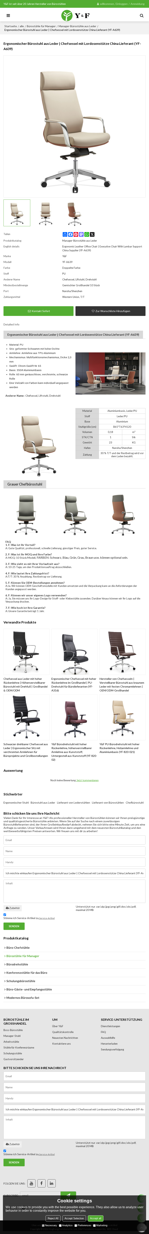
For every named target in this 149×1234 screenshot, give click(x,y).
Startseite (10, 26)
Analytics (67, 1225)
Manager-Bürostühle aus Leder (77, 26)
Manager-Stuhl (12, 1035)
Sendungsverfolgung (112, 1049)
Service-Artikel (47, 918)
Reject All (53, 1218)
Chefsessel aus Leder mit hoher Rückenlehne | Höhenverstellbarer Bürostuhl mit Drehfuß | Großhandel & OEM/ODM (25, 684)
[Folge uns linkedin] (52, 1183)
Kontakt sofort (41, 311)
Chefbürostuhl (135, 802)
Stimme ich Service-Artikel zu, (29, 918)
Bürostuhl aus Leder (43, 802)
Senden (14, 926)
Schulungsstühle (12, 1053)
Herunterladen (109, 1043)
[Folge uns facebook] (41, 1183)
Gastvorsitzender (13, 1059)
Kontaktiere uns (61, 1043)
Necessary (51, 1225)
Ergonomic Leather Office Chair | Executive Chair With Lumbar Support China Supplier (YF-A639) (102, 248)
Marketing (101, 1225)
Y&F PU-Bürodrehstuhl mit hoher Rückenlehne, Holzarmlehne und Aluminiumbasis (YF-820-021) (119, 748)
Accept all (95, 1218)
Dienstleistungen (110, 1026)
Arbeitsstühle (11, 1041)
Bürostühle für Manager (41, 26)
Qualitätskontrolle (63, 1032)
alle (22, 26)
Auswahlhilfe (108, 1037)
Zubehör (14, 908)
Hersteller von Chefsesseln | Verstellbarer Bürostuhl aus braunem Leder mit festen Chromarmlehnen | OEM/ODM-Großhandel (122, 684)
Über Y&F (57, 1026)
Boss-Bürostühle (13, 1030)
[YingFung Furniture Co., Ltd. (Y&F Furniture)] (75, 15)
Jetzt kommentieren (87, 780)
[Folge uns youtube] (31, 1183)
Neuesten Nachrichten (65, 1037)
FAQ (103, 1032)
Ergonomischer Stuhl (16, 802)
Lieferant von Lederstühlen (73, 802)
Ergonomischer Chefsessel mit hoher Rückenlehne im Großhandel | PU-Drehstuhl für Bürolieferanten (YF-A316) (73, 684)
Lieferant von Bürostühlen (108, 802)
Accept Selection (74, 1218)
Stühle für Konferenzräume (18, 1047)
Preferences (84, 1225)
